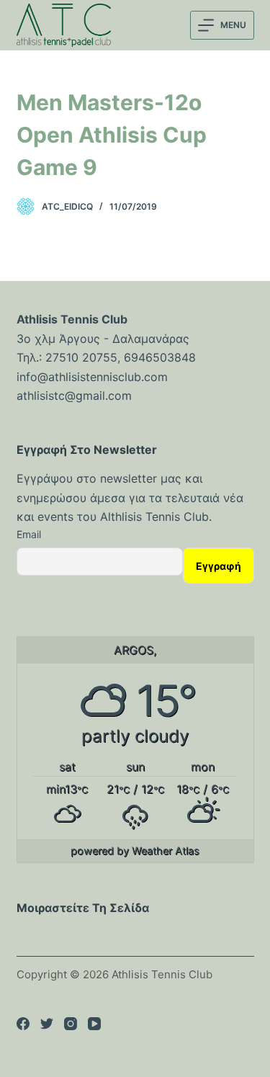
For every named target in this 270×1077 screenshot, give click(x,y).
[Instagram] (70, 1023)
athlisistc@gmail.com (74, 395)
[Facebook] (23, 1023)
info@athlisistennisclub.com (92, 377)
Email (29, 534)
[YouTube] (94, 1023)
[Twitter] (46, 1023)
